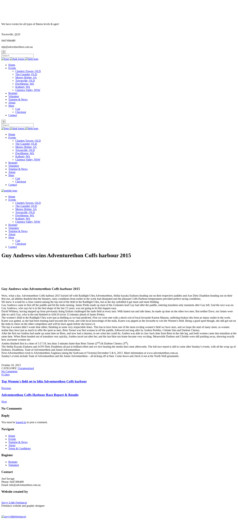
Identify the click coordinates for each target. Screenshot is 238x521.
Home (11, 435)
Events (12, 439)
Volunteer (13, 465)
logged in (21, 422)
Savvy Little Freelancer (14, 502)
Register (12, 461)
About (11, 445)
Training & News (18, 442)
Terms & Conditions (19, 448)
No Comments (9, 371)
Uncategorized (26, 368)
